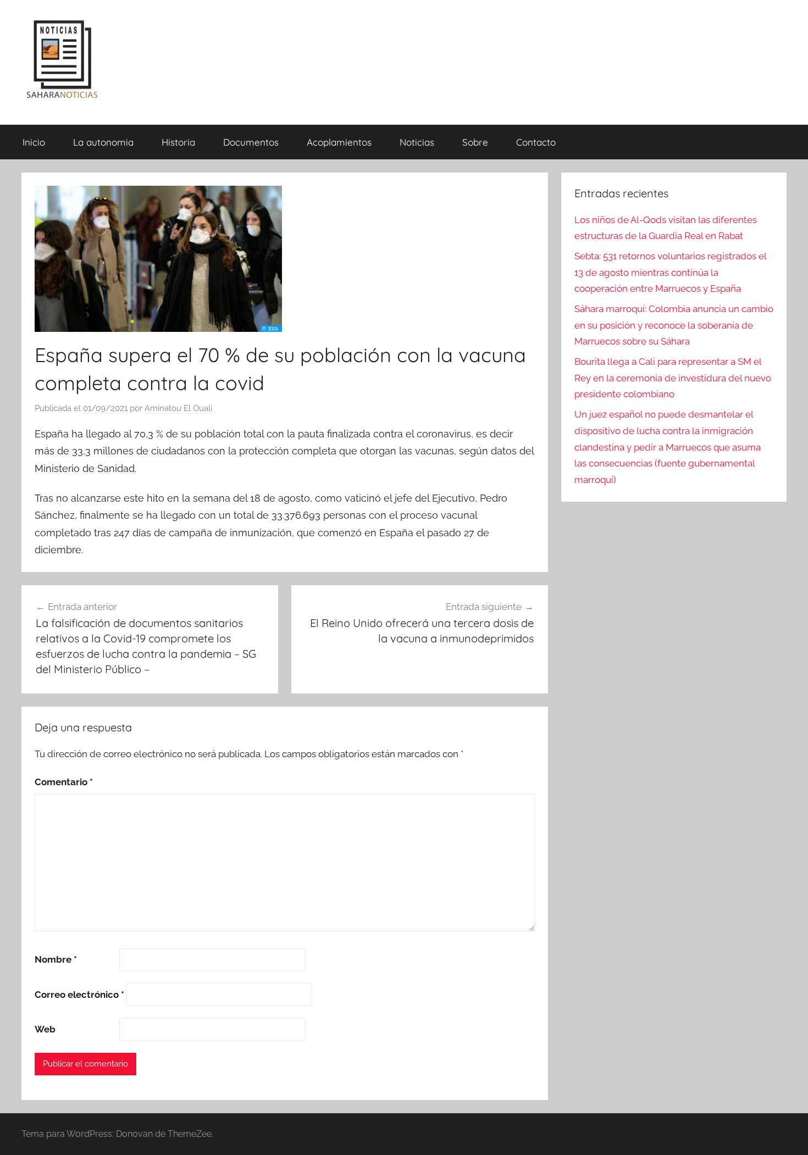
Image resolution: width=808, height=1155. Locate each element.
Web (45, 1029)
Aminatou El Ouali (178, 408)
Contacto (536, 142)
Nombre (56, 959)
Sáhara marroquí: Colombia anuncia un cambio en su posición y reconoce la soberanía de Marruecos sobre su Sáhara (673, 325)
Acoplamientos (339, 142)
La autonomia (103, 142)
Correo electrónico (79, 994)
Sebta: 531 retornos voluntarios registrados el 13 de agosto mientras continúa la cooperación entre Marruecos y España (670, 273)
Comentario (64, 781)
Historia (178, 142)
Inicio (34, 142)
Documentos (251, 142)
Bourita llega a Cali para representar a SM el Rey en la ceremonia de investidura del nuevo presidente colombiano (672, 378)
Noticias (417, 142)
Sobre (475, 142)
